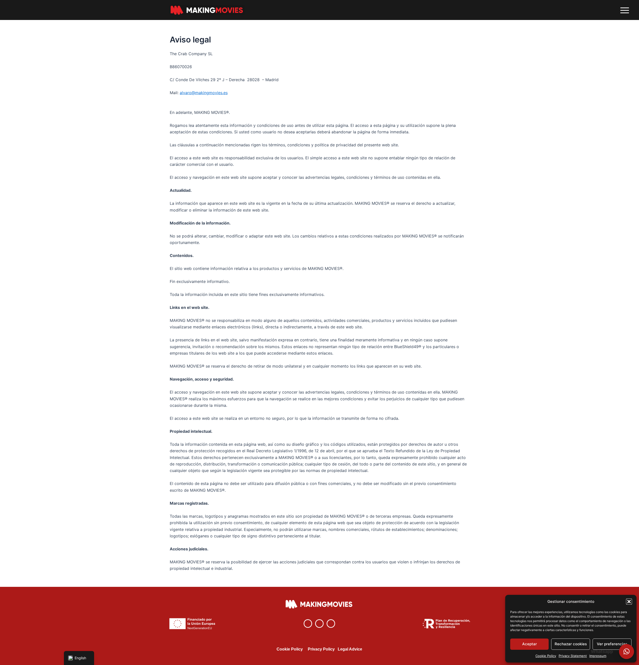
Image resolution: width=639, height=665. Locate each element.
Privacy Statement (573, 656)
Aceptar (529, 644)
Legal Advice (350, 649)
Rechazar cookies (571, 644)
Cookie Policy (545, 656)
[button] (629, 601)
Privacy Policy (321, 649)
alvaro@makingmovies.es (204, 92)
